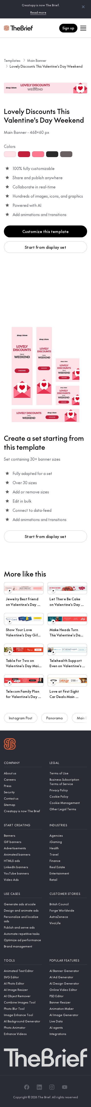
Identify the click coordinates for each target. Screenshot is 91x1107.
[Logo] (10, 744)
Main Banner (36, 60)
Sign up (68, 27)
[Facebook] (27, 1087)
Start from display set (45, 247)
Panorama (54, 717)
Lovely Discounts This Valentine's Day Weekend (46, 66)
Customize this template (45, 231)
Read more (38, 12)
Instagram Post (20, 717)
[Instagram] (52, 1087)
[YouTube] (64, 1087)
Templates (12, 60)
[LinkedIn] (39, 1087)
